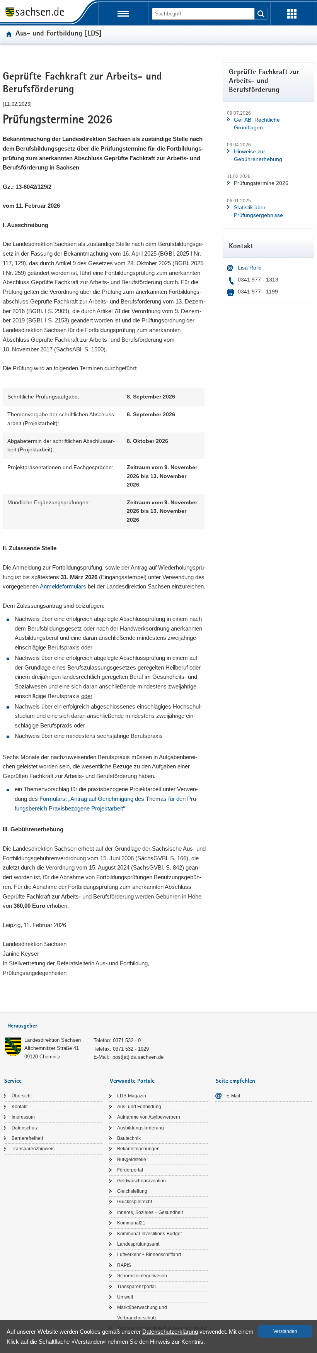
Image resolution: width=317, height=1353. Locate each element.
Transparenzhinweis (33, 1148)
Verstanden (285, 1331)
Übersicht (22, 1096)
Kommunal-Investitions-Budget (149, 1233)
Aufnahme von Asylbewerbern (148, 1117)
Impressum (23, 1117)
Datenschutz (25, 1128)
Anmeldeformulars (63, 586)
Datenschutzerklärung (170, 1331)
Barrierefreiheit (27, 1138)
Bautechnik (129, 1138)
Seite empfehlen (235, 1081)
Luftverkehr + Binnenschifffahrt (149, 1254)
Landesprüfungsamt (138, 1244)
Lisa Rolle (250, 267)
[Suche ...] (261, 14)
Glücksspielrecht (134, 1201)
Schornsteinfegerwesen (142, 1275)
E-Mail (233, 1096)
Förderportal (130, 1170)
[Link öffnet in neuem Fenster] (35, 16)
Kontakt (19, 1106)
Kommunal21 (131, 1223)
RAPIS (124, 1265)
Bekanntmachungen (138, 1148)
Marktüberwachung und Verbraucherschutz (142, 1312)
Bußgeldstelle (131, 1159)
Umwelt (125, 1297)
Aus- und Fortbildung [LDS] (58, 34)
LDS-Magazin (131, 1096)
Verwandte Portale (132, 1081)
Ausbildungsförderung (140, 1128)
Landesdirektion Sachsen (52, 1040)
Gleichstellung (132, 1191)
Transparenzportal (136, 1286)
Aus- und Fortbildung (139, 1106)
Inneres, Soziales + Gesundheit (150, 1212)
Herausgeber (22, 1026)
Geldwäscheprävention (141, 1180)
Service (13, 1081)
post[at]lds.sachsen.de (138, 1057)
